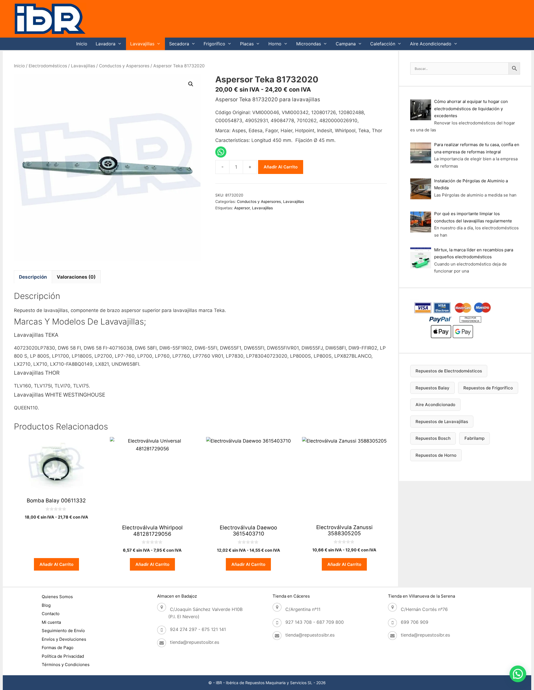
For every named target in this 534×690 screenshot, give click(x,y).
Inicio (81, 43)
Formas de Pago (57, 647)
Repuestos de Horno (436, 455)
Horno (274, 43)
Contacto (51, 613)
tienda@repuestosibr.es (194, 642)
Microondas (308, 43)
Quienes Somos (57, 596)
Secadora (179, 43)
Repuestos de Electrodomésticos (449, 371)
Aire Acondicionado (430, 43)
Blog (46, 605)
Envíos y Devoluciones (64, 639)
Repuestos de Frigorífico (488, 388)
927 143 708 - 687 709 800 (314, 622)
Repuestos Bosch (433, 438)
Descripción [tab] (33, 277)
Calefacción (382, 43)
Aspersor (242, 208)
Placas (247, 43)
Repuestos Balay (432, 388)
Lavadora (105, 43)
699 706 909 (414, 622)
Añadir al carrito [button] (56, 564)
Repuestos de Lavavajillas (442, 421)
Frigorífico (214, 43)
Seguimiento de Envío (63, 630)
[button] (191, 84)
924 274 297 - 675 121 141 (198, 629)
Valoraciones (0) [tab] (76, 277)
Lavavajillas (142, 43)
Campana (346, 43)
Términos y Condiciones (66, 664)
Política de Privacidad (63, 656)
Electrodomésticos (48, 65)
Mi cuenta (51, 622)
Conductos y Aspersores (124, 65)
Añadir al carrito (281, 167)
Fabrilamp (474, 438)
